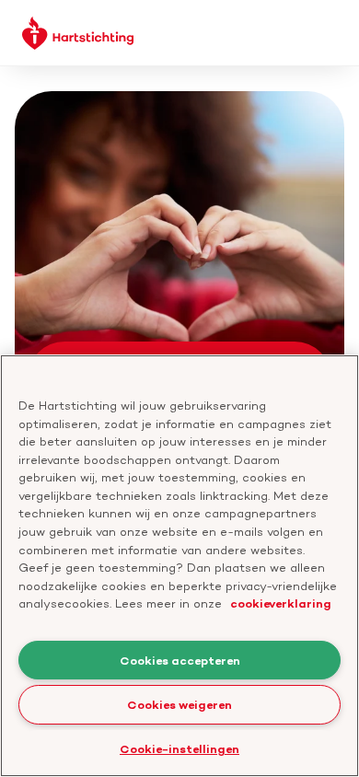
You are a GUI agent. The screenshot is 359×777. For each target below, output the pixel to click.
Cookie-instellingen (179, 748)
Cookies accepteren (180, 660)
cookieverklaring (280, 603)
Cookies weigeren (179, 704)
